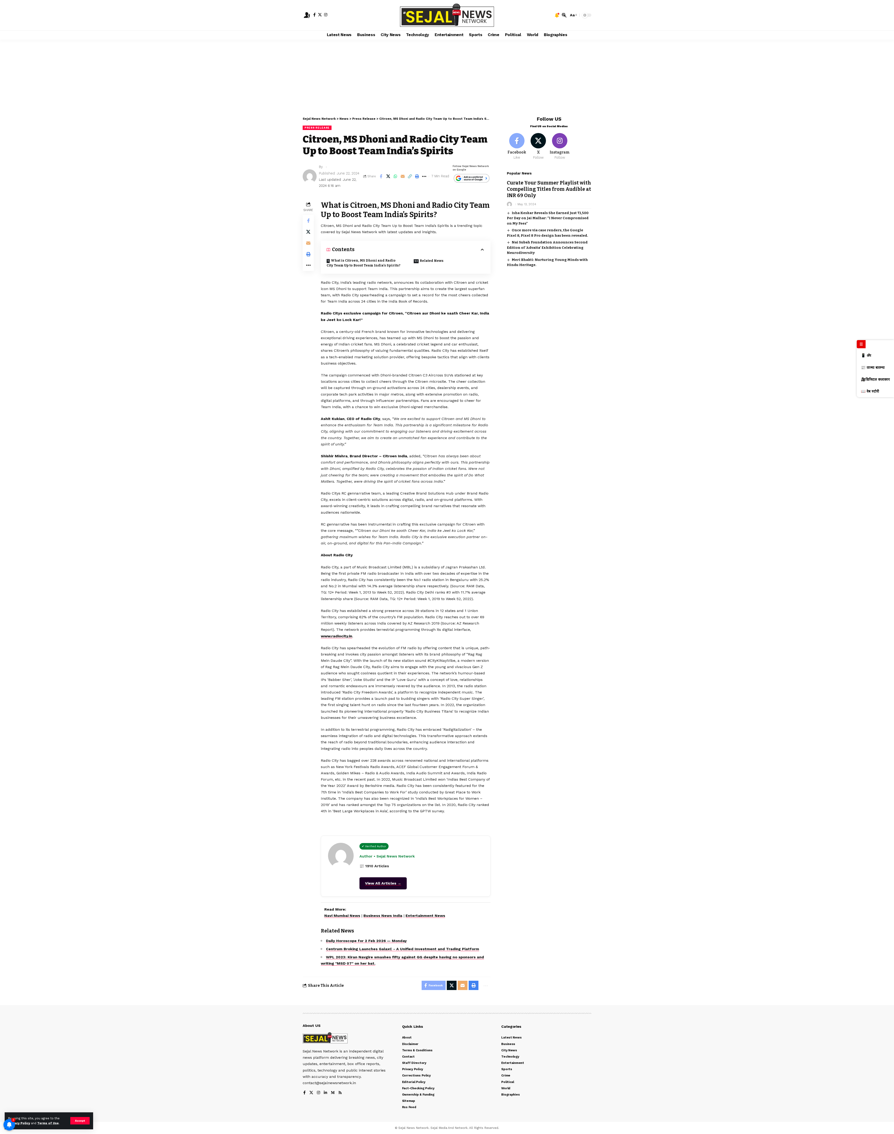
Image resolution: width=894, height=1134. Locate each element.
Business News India (382, 915)
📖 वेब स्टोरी (870, 391)
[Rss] (340, 1093)
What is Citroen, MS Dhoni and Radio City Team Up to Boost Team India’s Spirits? (363, 263)
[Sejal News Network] (447, 15)
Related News (432, 261)
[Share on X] (388, 176)
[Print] (417, 176)
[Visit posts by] (310, 176)
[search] (564, 15)
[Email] (402, 176)
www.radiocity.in (336, 636)
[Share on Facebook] (381, 176)
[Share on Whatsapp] (395, 176)
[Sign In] (307, 15)
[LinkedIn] (325, 1093)
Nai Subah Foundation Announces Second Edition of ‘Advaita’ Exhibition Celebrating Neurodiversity (547, 247)
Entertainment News (425, 915)
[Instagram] (325, 15)
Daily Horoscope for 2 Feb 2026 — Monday (366, 941)
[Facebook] (314, 15)
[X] (320, 15)
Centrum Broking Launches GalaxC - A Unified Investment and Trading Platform (402, 949)
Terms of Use (48, 1123)
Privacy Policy (19, 1123)
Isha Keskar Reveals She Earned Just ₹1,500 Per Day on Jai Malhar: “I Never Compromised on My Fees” (548, 218)
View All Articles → (383, 883)
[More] (424, 176)
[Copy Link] (409, 176)
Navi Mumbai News (342, 915)
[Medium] (332, 1093)
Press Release (317, 127)
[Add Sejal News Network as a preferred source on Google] (471, 178)
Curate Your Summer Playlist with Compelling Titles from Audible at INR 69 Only (549, 189)
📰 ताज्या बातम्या (873, 367)
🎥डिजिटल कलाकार (875, 379)
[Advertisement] (447, 74)
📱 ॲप (866, 355)
